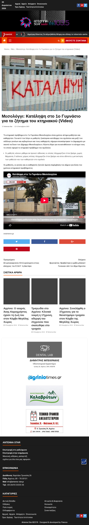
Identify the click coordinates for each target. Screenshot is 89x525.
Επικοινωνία (42, 4)
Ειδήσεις (6, 504)
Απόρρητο (32, 4)
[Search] (58, 40)
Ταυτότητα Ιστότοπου (35, 7)
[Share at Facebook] (44, 241)
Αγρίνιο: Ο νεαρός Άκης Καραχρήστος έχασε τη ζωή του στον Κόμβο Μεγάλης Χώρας (16, 315)
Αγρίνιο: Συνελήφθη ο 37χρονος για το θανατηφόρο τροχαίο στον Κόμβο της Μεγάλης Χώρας (72, 315)
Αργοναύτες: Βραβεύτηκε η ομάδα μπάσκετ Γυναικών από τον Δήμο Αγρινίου (67, 263)
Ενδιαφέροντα (9, 510)
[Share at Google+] (72, 241)
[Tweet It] (16, 241)
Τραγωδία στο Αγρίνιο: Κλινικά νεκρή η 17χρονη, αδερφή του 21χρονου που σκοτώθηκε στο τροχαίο (41, 318)
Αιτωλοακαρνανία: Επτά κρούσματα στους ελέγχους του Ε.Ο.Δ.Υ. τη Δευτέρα (21, 263)
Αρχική (17, 4)
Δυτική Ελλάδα (9, 501)
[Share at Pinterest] (16, 249)
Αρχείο (24, 4)
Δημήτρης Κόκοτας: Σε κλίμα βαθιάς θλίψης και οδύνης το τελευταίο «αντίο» (41, 34)
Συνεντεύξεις (50, 510)
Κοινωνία (48, 504)
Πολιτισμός (8, 507)
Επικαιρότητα (50, 507)
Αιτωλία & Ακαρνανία (53, 501)
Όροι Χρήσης (20, 7)
